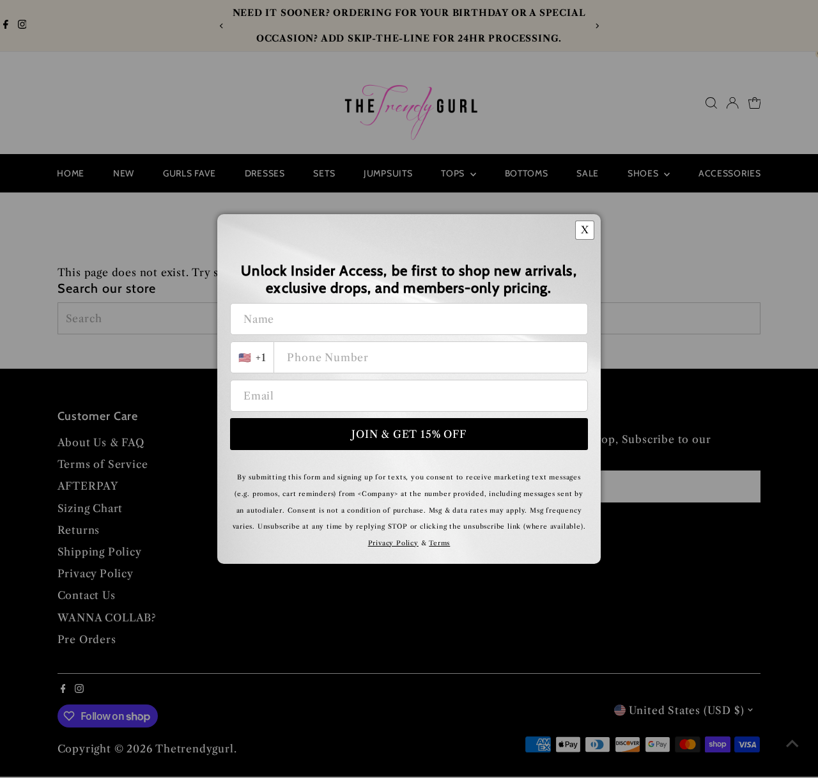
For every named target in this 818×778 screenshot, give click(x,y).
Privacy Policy (393, 543)
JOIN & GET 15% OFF (408, 434)
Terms (439, 543)
